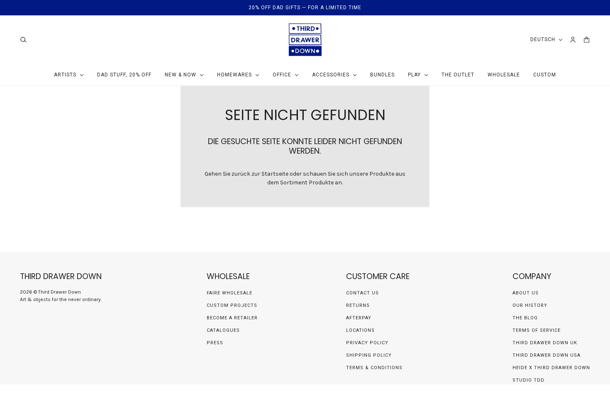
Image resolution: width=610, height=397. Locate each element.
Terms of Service (536, 330)
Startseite (274, 173)
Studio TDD (528, 380)
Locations (360, 330)
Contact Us (362, 293)
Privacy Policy (367, 343)
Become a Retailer (232, 318)
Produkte (321, 182)
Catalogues (223, 330)
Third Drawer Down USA (546, 355)
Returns (358, 305)
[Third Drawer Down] (305, 39)
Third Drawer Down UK (544, 343)
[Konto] (572, 39)
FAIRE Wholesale (229, 293)
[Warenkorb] (586, 39)
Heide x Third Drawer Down (551, 367)
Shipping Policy (369, 355)
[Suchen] (23, 39)
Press (215, 343)
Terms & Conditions (374, 367)
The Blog (525, 318)
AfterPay (358, 318)
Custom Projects (232, 305)
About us (525, 293)
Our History (529, 305)
